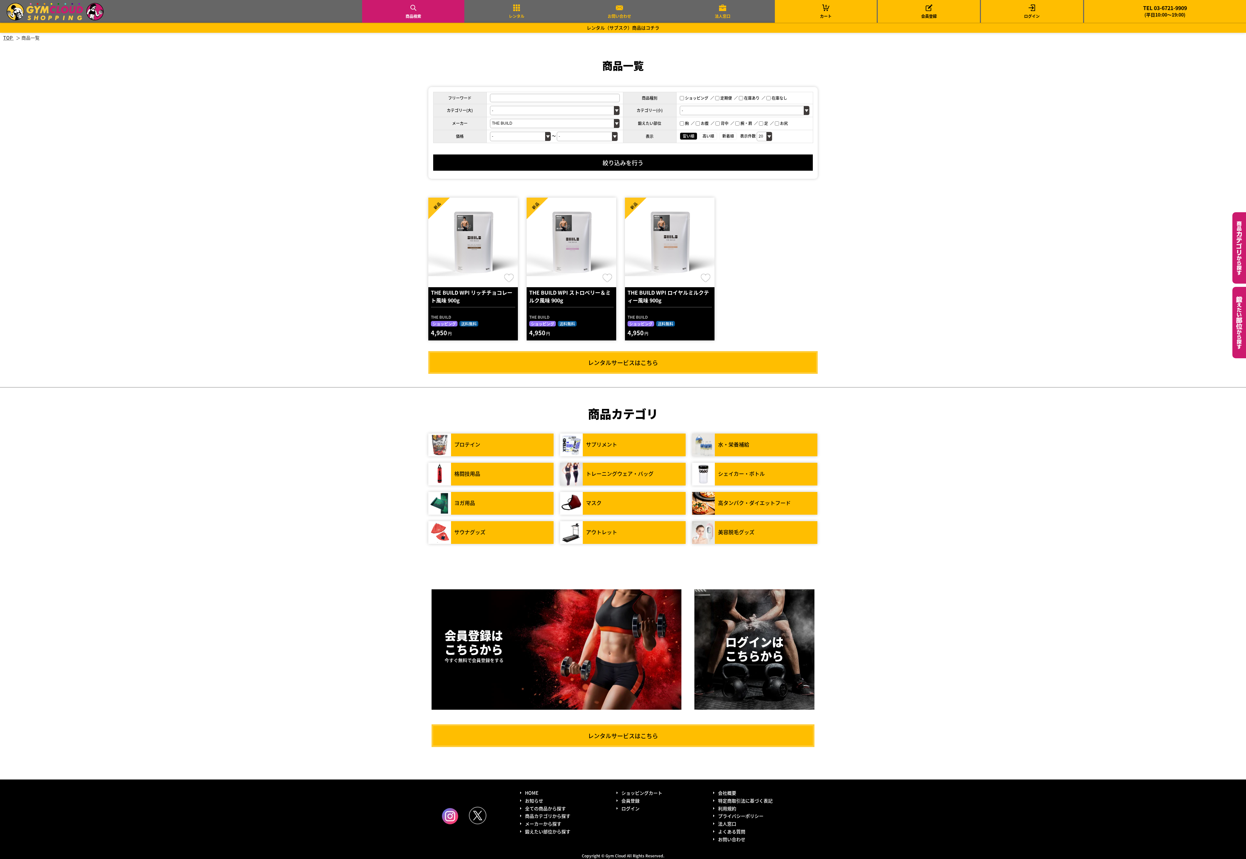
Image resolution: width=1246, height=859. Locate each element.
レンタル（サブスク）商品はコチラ (623, 27)
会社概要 (727, 793)
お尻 (784, 123)
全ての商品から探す (545, 808)
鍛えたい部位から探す (1239, 322)
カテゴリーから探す (1239, 248)
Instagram (450, 816)
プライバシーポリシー (740, 816)
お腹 (705, 123)
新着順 (728, 136)
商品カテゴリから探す (547, 816)
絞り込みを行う (623, 162)
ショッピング (696, 98)
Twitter (478, 815)
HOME (531, 793)
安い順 (688, 136)
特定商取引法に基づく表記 (745, 800)
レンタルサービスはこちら (623, 362)
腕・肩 (746, 123)
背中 (724, 123)
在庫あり (752, 98)
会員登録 (929, 16)
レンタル (516, 16)
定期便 (726, 98)
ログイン (1032, 16)
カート (826, 11)
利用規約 (727, 808)
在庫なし (779, 98)
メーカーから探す (543, 823)
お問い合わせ (619, 16)
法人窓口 (722, 16)
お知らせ (534, 800)
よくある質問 (731, 831)
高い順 (708, 136)
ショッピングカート (641, 793)
